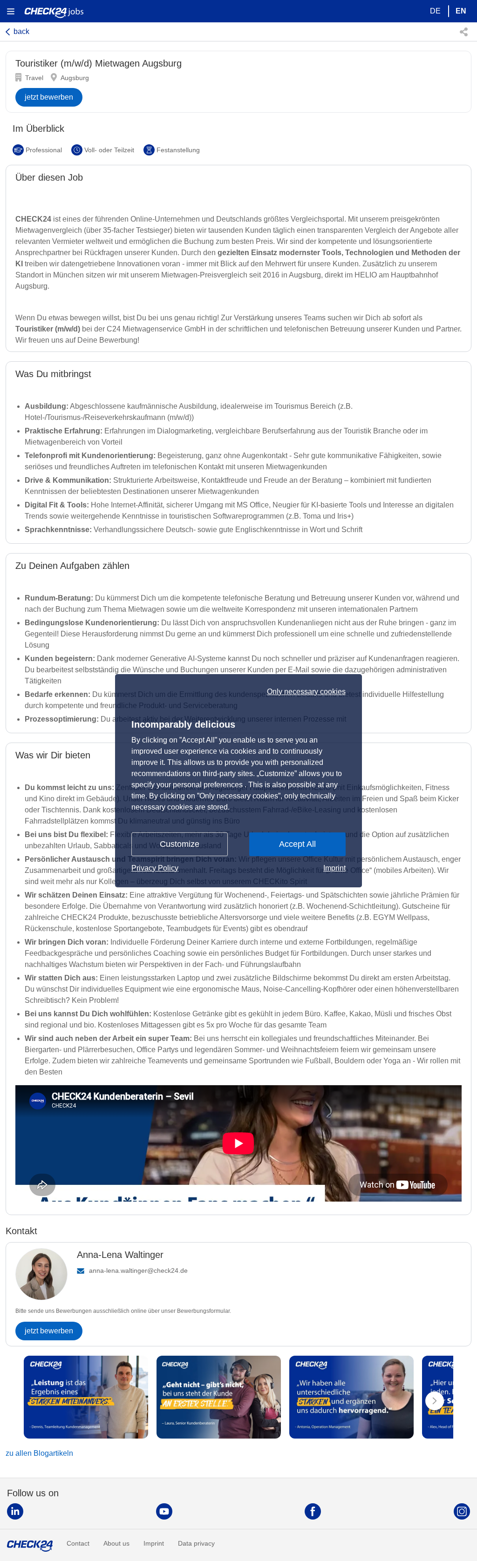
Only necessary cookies (306, 692)
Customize (179, 844)
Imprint (334, 868)
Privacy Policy (154, 868)
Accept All (297, 844)
